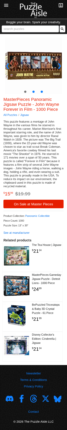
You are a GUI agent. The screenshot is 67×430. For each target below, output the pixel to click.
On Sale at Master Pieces (33, 204)
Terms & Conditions (33, 380)
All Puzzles (10, 115)
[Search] (62, 28)
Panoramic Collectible (37, 215)
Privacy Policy (33, 386)
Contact (33, 411)
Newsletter (33, 373)
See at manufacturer (16, 232)
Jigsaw (24, 115)
